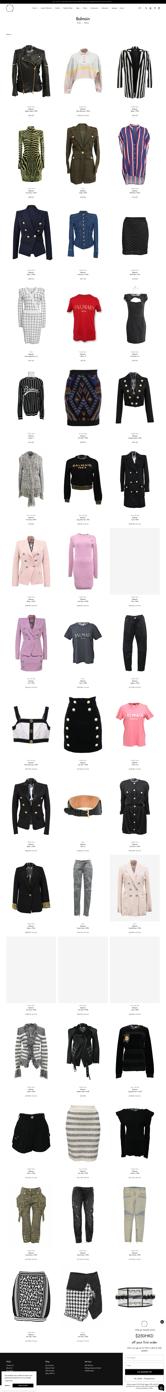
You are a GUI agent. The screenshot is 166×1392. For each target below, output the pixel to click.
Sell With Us (89, 1365)
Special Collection (46, 8)
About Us (9, 1368)
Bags (77, 8)
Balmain (31, 109)
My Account (49, 1365)
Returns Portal (49, 1368)
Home (79, 23)
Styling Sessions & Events (93, 1368)
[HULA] (9, 8)
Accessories (94, 8)
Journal (122, 8)
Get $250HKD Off (144, 1372)
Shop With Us (50, 1373)
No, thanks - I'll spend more (144, 1378)
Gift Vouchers (49, 1371)
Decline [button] (7, 1385)
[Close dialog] (162, 1322)
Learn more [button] (9, 1380)
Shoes (85, 8)
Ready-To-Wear (67, 8)
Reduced (114, 8)
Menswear (105, 8)
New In (35, 8)
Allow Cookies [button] (23, 1385)
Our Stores (9, 1371)
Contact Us (9, 1365)
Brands (57, 8)
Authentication (89, 1371)
